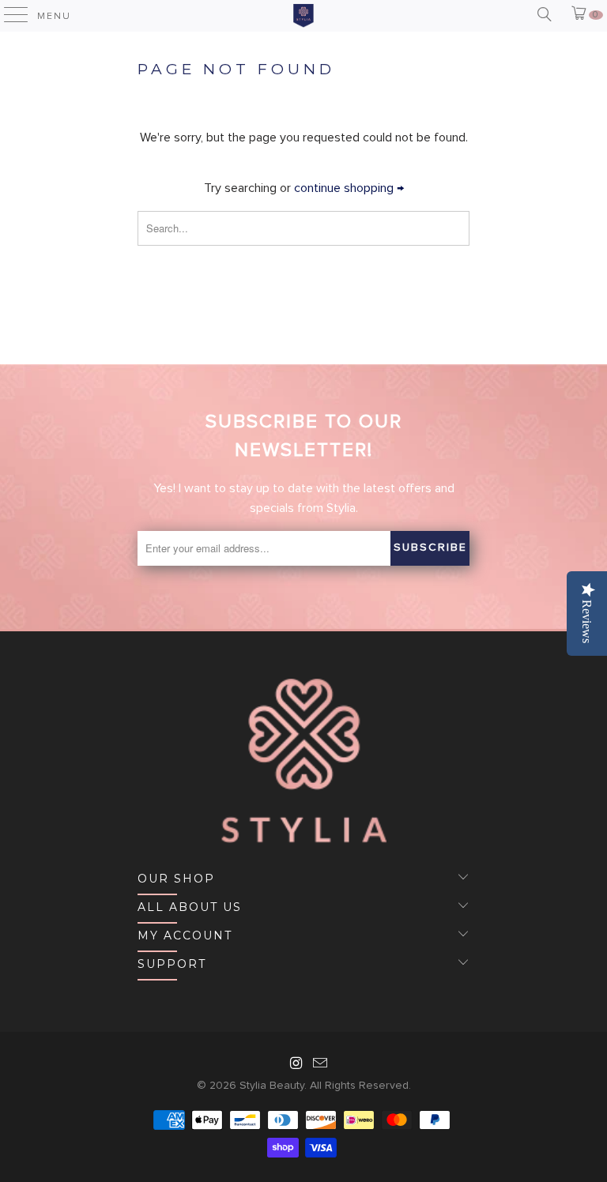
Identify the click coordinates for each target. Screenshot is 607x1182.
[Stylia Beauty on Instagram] (296, 1065)
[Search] (543, 15)
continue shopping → (349, 188)
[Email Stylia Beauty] (320, 1065)
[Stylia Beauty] (303, 16)
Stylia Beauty (271, 1085)
